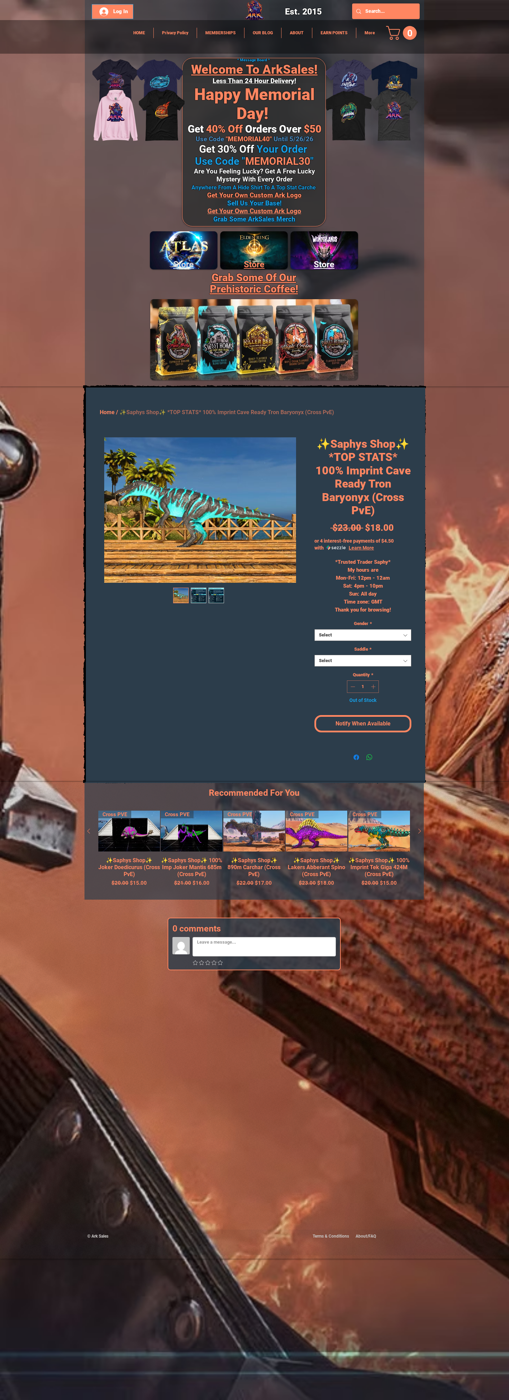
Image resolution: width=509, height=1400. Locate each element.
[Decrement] (352, 687)
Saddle (363, 649)
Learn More (361, 548)
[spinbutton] (363, 687)
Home (107, 412)
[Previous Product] (88, 831)
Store (254, 264)
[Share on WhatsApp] (369, 757)
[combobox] (362, 635)
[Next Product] (420, 831)
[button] (403, 33)
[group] (254, 852)
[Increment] (374, 687)
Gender (363, 623)
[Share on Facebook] (356, 757)
